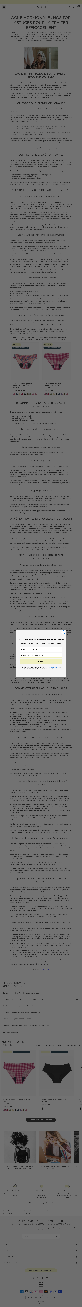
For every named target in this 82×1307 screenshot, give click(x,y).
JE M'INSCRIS (41, 662)
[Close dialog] (63, 632)
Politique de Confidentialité (51, 667)
